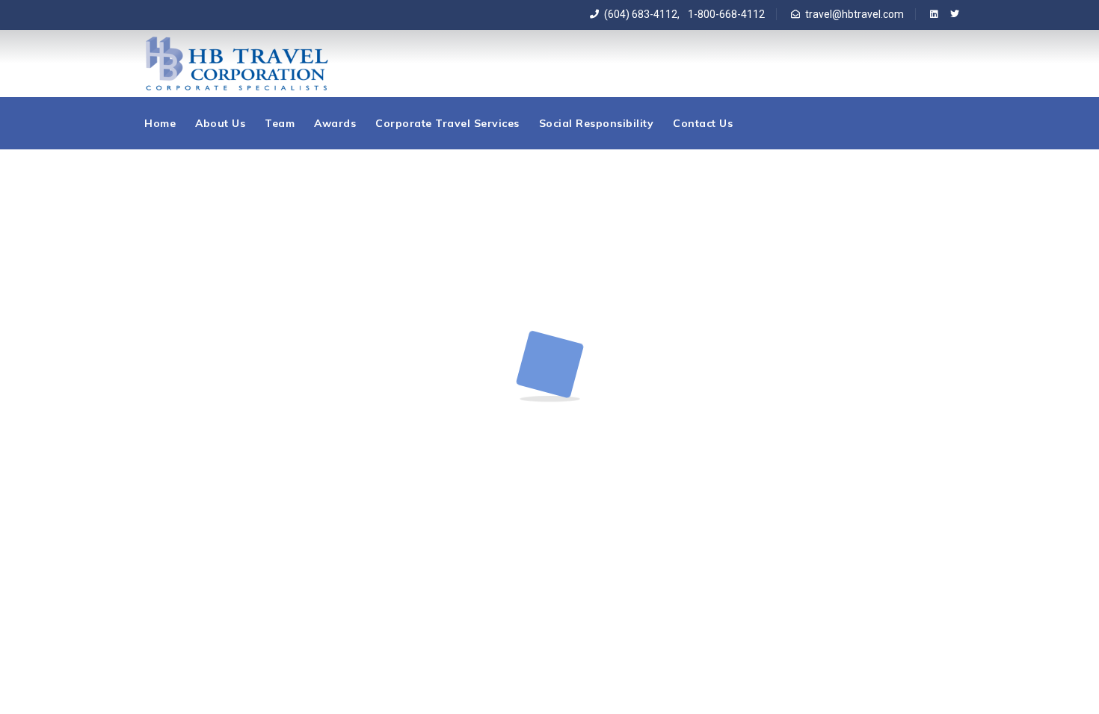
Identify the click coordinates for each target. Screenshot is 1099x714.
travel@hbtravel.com (854, 14)
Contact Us (703, 123)
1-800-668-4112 (724, 14)
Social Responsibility (596, 123)
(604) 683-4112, (642, 14)
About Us (220, 123)
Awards (335, 123)
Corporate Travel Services (447, 123)
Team (280, 123)
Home (160, 123)
